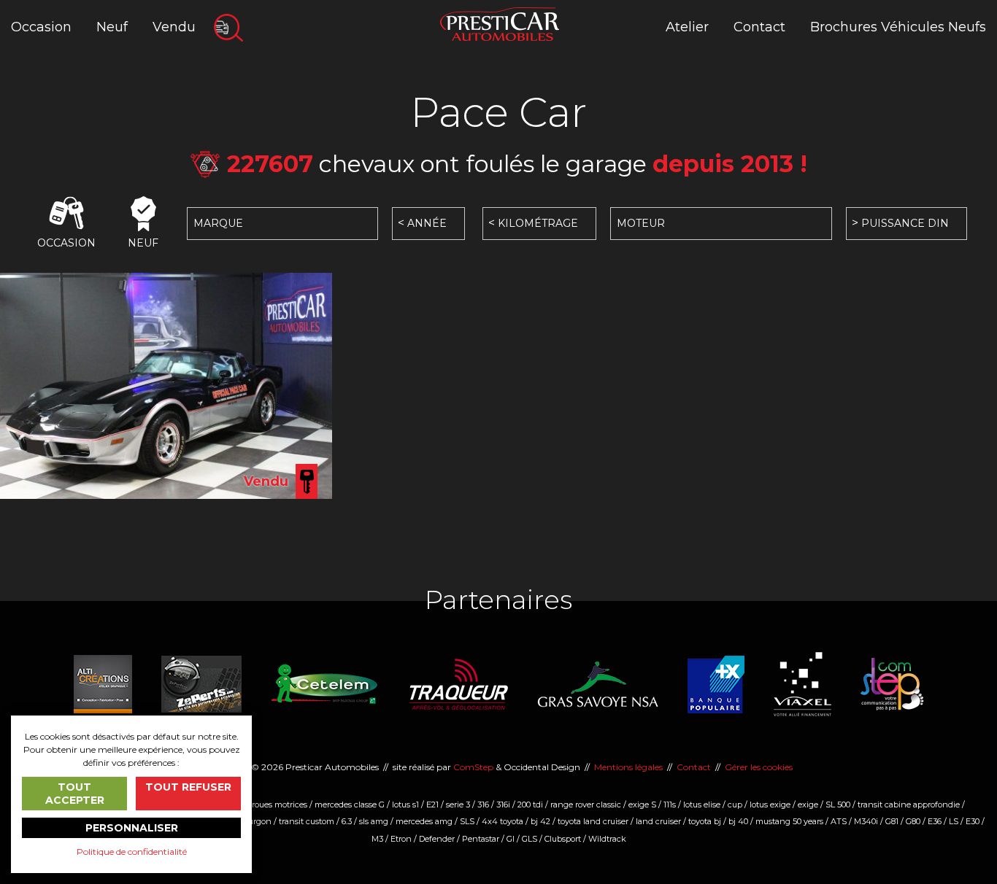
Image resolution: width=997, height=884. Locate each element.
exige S (642, 804)
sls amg (373, 821)
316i (503, 804)
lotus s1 (405, 804)
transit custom (306, 821)
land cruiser (658, 821)
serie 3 (458, 804)
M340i (866, 821)
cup (735, 804)
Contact (759, 27)
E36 (935, 821)
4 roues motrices (275, 804)
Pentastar (480, 839)
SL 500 (837, 804)
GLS (529, 839)
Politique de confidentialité (132, 851)
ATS (839, 821)
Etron (401, 839)
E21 (432, 804)
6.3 (347, 821)
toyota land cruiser (593, 821)
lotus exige (770, 804)
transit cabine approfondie (909, 804)
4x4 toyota (502, 821)
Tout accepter (74, 793)
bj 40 (738, 821)
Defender (437, 839)
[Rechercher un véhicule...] (228, 27)
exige (808, 804)
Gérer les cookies (759, 766)
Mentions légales (628, 766)
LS (953, 821)
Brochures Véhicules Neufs (898, 27)
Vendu (174, 27)
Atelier (687, 27)
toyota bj (704, 821)
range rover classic (585, 804)
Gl (511, 839)
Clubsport (562, 839)
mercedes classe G (350, 804)
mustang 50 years (789, 821)
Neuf (112, 27)
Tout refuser (188, 787)
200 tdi (530, 804)
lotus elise (701, 804)
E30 (972, 821)
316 (483, 804)
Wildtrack (607, 839)
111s (669, 804)
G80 (913, 821)
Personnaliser (131, 827)
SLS (467, 821)
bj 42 (540, 821)
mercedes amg (424, 821)
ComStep (473, 766)
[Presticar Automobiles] (499, 23)
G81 (891, 821)
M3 (377, 839)
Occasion (41, 27)
